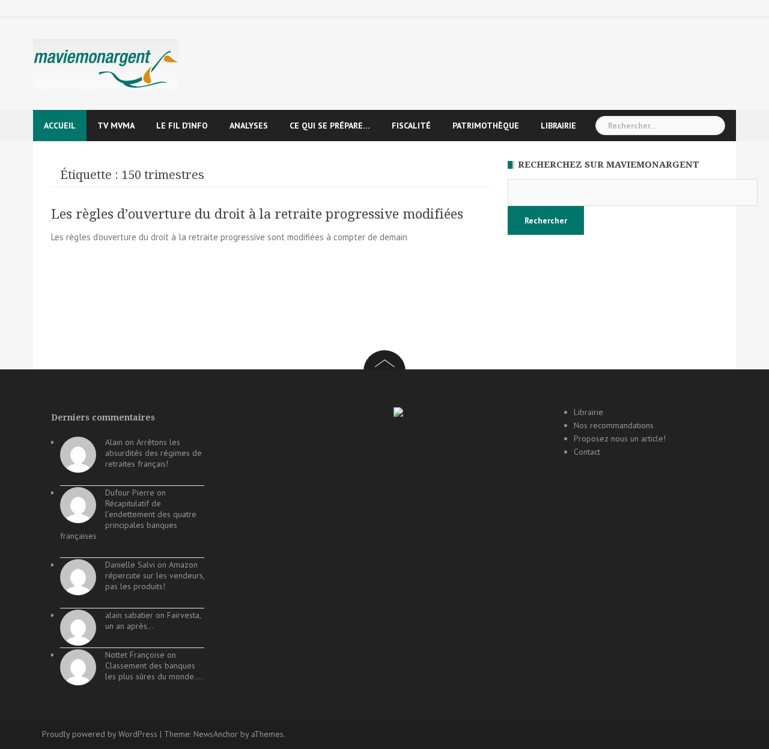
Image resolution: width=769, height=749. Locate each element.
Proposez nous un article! (620, 438)
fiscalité (411, 125)
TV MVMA (116, 125)
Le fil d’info (182, 125)
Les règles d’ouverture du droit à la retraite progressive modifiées (257, 214)
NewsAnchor (215, 734)
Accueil (60, 125)
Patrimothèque (485, 125)
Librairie (558, 125)
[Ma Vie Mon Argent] (105, 63)
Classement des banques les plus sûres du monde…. (154, 671)
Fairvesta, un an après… (153, 620)
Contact (587, 451)
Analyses (248, 125)
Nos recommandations (614, 425)
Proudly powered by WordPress (99, 734)
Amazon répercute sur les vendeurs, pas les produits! (154, 575)
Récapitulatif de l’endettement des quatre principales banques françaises (128, 519)
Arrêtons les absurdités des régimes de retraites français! (153, 453)
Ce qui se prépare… (330, 125)
